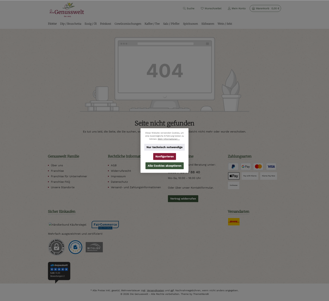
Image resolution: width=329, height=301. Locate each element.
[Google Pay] (245, 166)
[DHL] (234, 222)
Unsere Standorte (63, 187)
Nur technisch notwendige (164, 147)
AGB (114, 165)
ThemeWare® (201, 294)
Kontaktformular (202, 187)
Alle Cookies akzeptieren (164, 165)
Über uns (57, 165)
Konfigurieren (164, 156)
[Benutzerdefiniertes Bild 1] (75, 247)
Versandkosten (155, 290)
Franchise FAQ (60, 181)
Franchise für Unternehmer (69, 176)
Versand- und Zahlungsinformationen (136, 187)
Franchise (57, 170)
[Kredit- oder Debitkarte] (265, 166)
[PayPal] (233, 166)
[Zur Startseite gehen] (67, 10)
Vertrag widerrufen (183, 198)
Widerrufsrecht (121, 170)
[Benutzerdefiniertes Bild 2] (94, 247)
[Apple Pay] (234, 176)
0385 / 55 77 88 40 (184, 172)
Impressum (118, 176)
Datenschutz (119, 181)
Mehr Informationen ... (169, 139)
